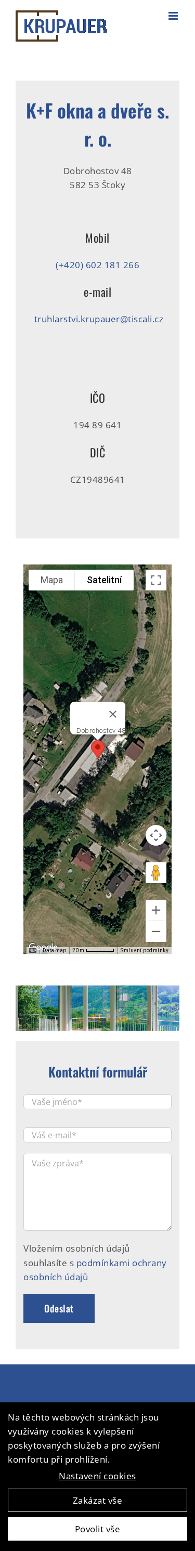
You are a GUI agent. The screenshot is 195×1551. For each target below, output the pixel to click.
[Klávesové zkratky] (32, 950)
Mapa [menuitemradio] (52, 579)
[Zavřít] (112, 714)
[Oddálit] (156, 931)
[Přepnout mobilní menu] (174, 15)
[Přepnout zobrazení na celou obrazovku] (156, 580)
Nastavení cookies (97, 1476)
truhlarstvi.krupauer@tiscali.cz (99, 319)
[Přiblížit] (156, 910)
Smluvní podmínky (144, 950)
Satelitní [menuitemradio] (104, 579)
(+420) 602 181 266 (97, 265)
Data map (54, 950)
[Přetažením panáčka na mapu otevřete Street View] (156, 872)
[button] (98, 750)
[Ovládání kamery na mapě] (156, 835)
